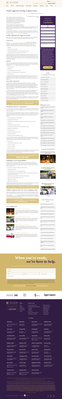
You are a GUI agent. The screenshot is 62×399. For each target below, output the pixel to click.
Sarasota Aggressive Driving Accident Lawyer (48, 140)
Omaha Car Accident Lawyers (26, 187)
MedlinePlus (13, 65)
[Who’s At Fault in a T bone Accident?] (10, 235)
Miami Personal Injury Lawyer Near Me (47, 204)
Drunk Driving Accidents (44, 79)
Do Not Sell (34, 392)
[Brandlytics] (27, 395)
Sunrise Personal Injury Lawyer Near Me (47, 235)
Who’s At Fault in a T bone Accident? (21, 232)
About (7, 5)
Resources (41, 5)
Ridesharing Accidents (44, 93)
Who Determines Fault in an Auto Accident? (22, 224)
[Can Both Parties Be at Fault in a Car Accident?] (10, 219)
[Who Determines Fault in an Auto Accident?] (10, 227)
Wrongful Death (45, 314)
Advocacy (12, 5)
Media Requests (53, 1)
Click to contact (12, 187)
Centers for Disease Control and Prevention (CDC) (17, 42)
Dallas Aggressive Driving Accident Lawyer (47, 120)
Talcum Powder (45, 311)
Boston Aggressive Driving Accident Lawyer (47, 132)
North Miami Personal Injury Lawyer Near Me (47, 229)
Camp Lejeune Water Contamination (34, 306)
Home (7, 13)
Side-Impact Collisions (44, 98)
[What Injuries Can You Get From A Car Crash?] (10, 211)
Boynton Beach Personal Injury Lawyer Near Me (48, 225)
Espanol (48, 1)
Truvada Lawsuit (46, 312)
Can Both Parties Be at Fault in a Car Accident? (22, 216)
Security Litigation (46, 309)
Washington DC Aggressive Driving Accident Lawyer (48, 107)
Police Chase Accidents (44, 88)
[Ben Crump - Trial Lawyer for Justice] (12, 2)
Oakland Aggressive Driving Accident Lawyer (48, 130)
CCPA (31, 392)
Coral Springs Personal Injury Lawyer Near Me (47, 208)
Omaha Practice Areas (20, 5)
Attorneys (21, 306)
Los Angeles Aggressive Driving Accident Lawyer (47, 111)
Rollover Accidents (43, 95)
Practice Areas (22, 308)
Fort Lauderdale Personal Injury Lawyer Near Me (48, 221)
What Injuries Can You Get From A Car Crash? (22, 208)
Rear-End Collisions (44, 91)
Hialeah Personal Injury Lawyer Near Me (47, 213)
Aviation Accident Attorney (32, 305)
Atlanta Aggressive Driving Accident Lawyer (47, 125)
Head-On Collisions (44, 84)
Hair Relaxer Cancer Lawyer (32, 314)
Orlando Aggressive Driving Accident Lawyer (48, 145)
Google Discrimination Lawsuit (33, 312)
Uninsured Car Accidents (44, 100)
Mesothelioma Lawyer (46, 306)
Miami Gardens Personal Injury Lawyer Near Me (48, 217)
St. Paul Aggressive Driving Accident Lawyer (47, 142)
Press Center (35, 5)
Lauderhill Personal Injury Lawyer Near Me (47, 232)
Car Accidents (28, 13)
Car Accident (30, 308)
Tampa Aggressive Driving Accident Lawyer (47, 138)
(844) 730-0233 (51, 3)
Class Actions (30, 311)
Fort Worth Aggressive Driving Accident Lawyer (47, 135)
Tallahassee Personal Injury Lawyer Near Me (48, 249)
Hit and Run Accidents (44, 86)
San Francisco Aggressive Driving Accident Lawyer (47, 123)
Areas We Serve (28, 5)
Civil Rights (30, 309)
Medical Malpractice (46, 305)
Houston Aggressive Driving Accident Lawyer (48, 128)
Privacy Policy (28, 392)
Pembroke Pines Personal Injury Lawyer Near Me (47, 242)
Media (47, 5)
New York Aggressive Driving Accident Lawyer (47, 117)
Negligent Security (46, 308)
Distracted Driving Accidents (45, 77)
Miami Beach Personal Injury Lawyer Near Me (47, 246)
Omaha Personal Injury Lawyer (20, 13)
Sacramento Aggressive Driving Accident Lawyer (47, 114)
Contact (51, 5)
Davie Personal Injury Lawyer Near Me (47, 238)
